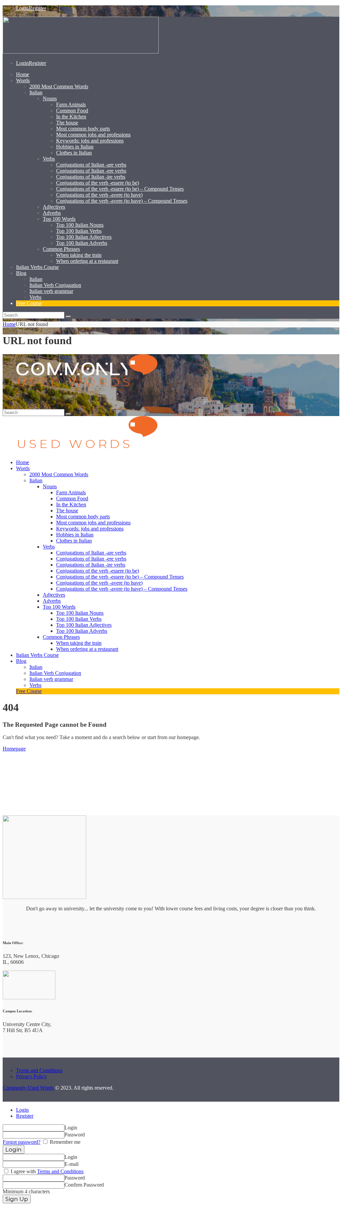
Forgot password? (21, 1142)
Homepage (14, 748)
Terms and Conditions (39, 1070)
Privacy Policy (31, 1076)
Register (24, 1116)
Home (9, 324)
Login (22, 1110)
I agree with (46, 1171)
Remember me (64, 1142)
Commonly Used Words (28, 1088)
